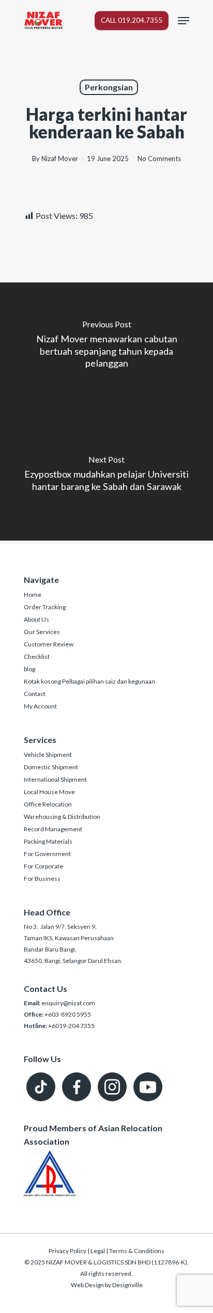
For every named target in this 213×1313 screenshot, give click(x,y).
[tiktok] (41, 1087)
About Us (36, 619)
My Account (40, 706)
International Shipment (55, 779)
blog (29, 669)
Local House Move (49, 792)
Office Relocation (48, 804)
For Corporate (43, 866)
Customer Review (48, 644)
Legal (97, 1251)
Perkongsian (109, 87)
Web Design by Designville (107, 1285)
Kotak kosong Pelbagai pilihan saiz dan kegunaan (89, 681)
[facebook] (76, 1087)
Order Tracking (45, 607)
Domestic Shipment (51, 767)
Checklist (37, 656)
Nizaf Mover (59, 158)
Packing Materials (48, 841)
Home (32, 594)
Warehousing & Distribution (62, 816)
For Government (47, 854)
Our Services (42, 632)
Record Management (53, 829)
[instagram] (112, 1087)
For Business (42, 878)
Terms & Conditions (136, 1251)
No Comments (159, 158)
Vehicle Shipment (48, 754)
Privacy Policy (67, 1251)
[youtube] (148, 1087)
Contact (34, 694)
